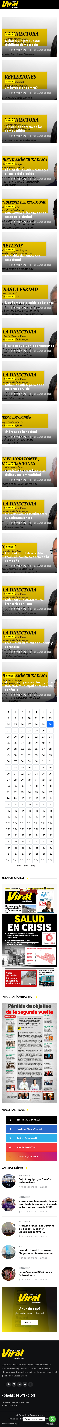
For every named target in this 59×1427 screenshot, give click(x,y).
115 (29, 810)
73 (29, 773)
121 (22, 816)
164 (29, 853)
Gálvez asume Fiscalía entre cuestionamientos (26, 516)
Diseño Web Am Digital (10, 1424)
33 (43, 736)
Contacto (29, 1323)
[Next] (40, 866)
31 (29, 736)
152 (43, 841)
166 (43, 853)
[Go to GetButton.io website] (52, 1424)
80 (29, 779)
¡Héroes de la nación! (21, 431)
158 (36, 847)
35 (8, 742)
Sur (20, 1246)
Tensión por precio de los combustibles (23, 129)
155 (15, 847)
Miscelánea (24, 1175)
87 (29, 786)
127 (15, 823)
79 (22, 779)
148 (15, 841)
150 (29, 841)
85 (15, 786)
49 (8, 755)
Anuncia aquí (29, 1311)
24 (29, 730)
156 (22, 847)
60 (36, 761)
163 (22, 853)
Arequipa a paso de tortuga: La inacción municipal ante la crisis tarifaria (29, 686)
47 (43, 749)
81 (36, 779)
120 (15, 816)
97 (50, 792)
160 (50, 847)
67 (36, 767)
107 (22, 804)
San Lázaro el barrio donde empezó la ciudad (25, 215)
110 (43, 804)
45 (29, 749)
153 (50, 841)
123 (36, 816)
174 (50, 860)
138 (43, 829)
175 (19, 866)
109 (36, 804)
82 (43, 779)
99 (15, 798)
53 (36, 755)
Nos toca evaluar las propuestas (29, 345)
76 (50, 773)
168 (8, 860)
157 (29, 847)
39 (36, 742)
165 (36, 853)
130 (36, 823)
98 (8, 798)
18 (36, 724)
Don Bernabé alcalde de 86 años (29, 302)
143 (29, 835)
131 (43, 823)
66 (29, 767)
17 (29, 724)
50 (15, 755)
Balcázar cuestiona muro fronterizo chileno (24, 602)
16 (22, 724)
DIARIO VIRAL (20, 50)
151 (36, 841)
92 (15, 792)
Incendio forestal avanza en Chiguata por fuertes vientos (36, 1252)
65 (22, 767)
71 (15, 773)
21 (8, 730)
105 (8, 804)
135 (22, 829)
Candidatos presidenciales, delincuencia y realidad (26, 473)
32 (36, 736)
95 (36, 792)
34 (50, 736)
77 (8, 779)
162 (15, 853)
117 (43, 810)
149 (22, 841)
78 (15, 779)
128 (22, 823)
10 (29, 718)
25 (36, 730)
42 (8, 749)
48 (50, 749)
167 (50, 853)
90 (50, 786)
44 (22, 749)
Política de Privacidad (18, 1418)
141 (15, 835)
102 (36, 798)
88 (36, 786)
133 (8, 829)
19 (43, 724)
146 (50, 835)
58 (22, 761)
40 (43, 742)
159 (43, 847)
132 (50, 823)
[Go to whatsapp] (52, 1419)
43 (15, 749)
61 (43, 761)
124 (43, 816)
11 (36, 718)
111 (50, 804)
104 (50, 798)
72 (22, 773)
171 (29, 860)
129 (29, 823)
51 (22, 755)
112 (8, 810)
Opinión (10, 35)
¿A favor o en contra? (21, 87)
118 (50, 810)
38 (29, 742)
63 (8, 767)
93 (22, 792)
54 (43, 755)
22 (15, 730)
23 (22, 730)
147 (8, 841)
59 (29, 761)
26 (43, 730)
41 (50, 742)
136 (29, 829)
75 (43, 773)
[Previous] (8, 712)
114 (22, 810)
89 (43, 786)
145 (43, 835)
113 (15, 810)
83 (50, 779)
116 (36, 810)
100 (22, 798)
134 (15, 829)
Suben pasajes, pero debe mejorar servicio (24, 387)
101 (29, 798)
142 (22, 835)
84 (8, 786)
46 (36, 749)
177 (33, 866)
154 (8, 847)
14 (8, 724)
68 (43, 767)
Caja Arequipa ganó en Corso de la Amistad (36, 1181)
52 (29, 755)
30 (22, 736)
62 (50, 761)
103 (43, 798)
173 (43, 860)
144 (36, 835)
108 (29, 804)
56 (8, 761)
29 (15, 736)
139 (50, 829)
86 (22, 786)
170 (22, 860)
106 (15, 804)
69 (50, 767)
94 (29, 792)
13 (50, 718)
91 (8, 792)
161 (8, 853)
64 (15, 767)
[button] (28, 1100)
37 (22, 742)
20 (50, 724)
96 (43, 792)
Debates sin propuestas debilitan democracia (22, 43)
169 (15, 860)
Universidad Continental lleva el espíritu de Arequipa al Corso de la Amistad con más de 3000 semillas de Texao (38, 1204)
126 (8, 823)
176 (26, 866)
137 (36, 829)
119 (8, 816)
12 (43, 718)
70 (8, 773)
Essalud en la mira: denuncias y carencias (29, 645)
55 (50, 755)
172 (36, 860)
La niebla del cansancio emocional (23, 258)
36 (15, 742)
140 (8, 835)
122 (29, 816)
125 (50, 816)
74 (36, 773)
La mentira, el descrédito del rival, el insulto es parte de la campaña (27, 557)
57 (15, 761)
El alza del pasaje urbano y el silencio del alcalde (27, 172)
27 (50, 730)
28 (8, 736)
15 (15, 724)
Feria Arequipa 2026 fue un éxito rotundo (35, 1273)
